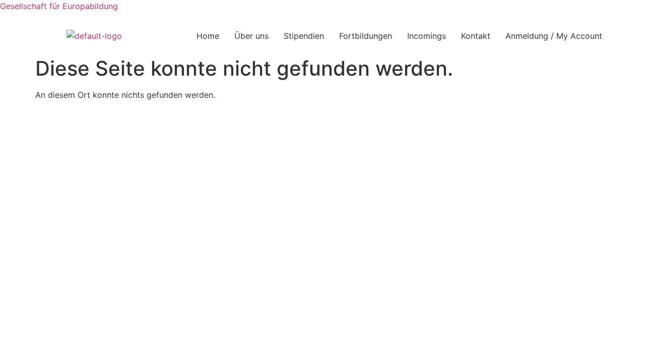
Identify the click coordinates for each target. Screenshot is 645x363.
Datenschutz (324, 122)
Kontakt (475, 36)
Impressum (270, 122)
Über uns (251, 36)
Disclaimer (375, 122)
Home (208, 36)
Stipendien (304, 36)
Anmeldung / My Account (553, 36)
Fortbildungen (365, 36)
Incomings (426, 36)
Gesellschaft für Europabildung (59, 6)
